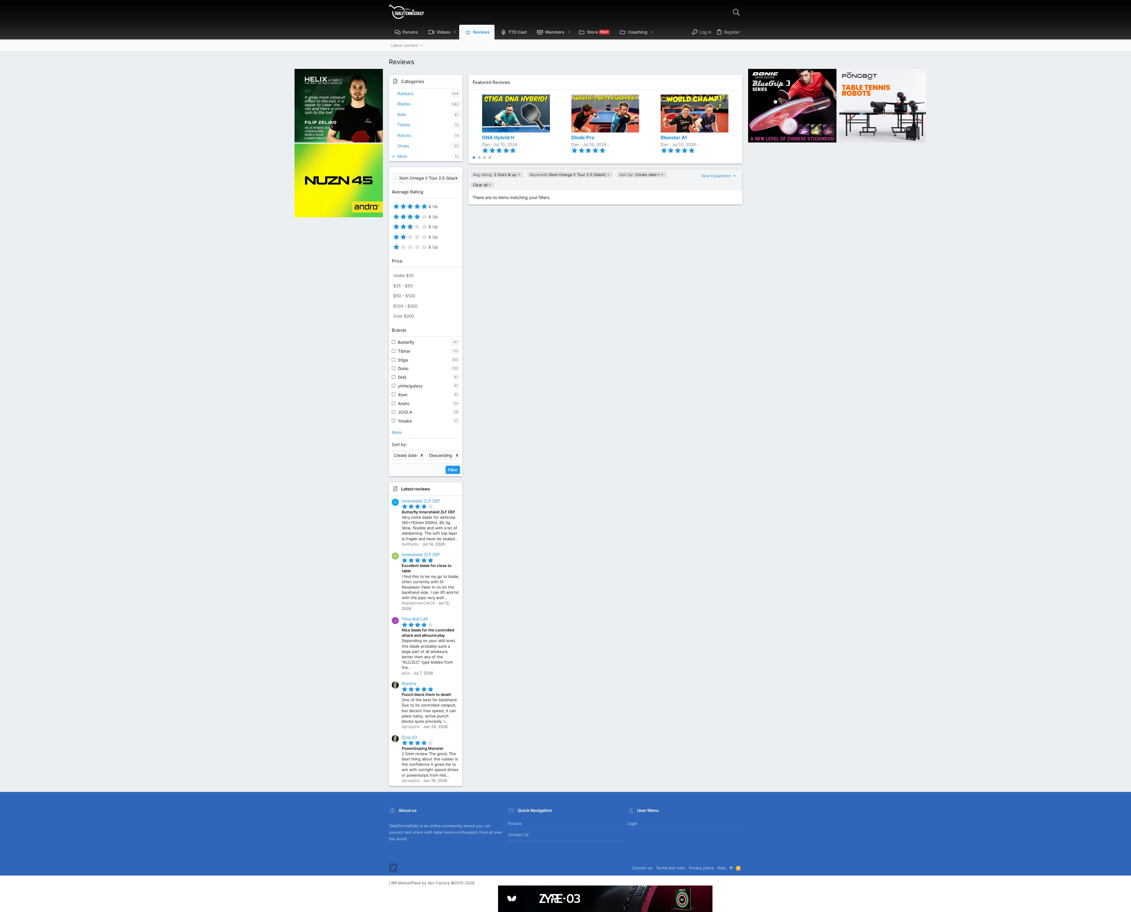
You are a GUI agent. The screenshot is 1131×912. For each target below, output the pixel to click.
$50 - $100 (404, 295)
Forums (515, 823)
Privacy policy (701, 867)
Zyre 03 (409, 737)
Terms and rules (670, 867)
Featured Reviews (491, 82)
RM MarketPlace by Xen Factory (432, 883)
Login (632, 823)
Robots (404, 135)
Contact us (518, 834)
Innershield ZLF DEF (421, 500)
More (402, 156)
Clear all (480, 185)
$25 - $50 (403, 285)
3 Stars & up (494, 174)
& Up (432, 207)
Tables (403, 124)
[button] (455, 32)
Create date (638, 175)
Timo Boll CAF (415, 618)
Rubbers (405, 93)
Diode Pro (582, 137)
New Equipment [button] (716, 175)
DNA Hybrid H (498, 137)
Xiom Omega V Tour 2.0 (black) (568, 174)
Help (721, 867)
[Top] (730, 867)
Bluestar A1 (674, 137)
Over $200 (403, 316)
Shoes (403, 145)
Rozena (409, 683)
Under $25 (403, 275)
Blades (403, 103)
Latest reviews (415, 488)
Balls (401, 114)
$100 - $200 (405, 306)
